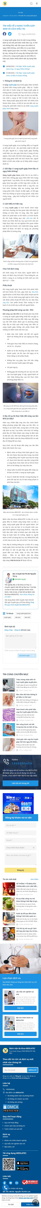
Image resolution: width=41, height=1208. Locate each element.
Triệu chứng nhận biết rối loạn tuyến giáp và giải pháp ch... (26, 682)
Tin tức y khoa (13, 15)
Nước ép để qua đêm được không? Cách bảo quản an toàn (26, 916)
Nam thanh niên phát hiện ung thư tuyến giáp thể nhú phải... (26, 712)
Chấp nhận (30, 1204)
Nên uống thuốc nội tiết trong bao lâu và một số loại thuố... (26, 727)
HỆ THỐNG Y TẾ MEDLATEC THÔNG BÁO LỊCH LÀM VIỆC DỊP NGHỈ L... (26, 886)
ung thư (6, 302)
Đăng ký (18, 630)
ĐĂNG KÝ (32, 1070)
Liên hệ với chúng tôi (20, 783)
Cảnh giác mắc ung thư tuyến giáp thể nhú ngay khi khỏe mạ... (27, 742)
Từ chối (11, 1204)
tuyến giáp (13, 85)
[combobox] (20, 847)
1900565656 (10, 1089)
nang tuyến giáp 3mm (24, 613)
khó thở (35, 292)
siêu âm (29, 218)
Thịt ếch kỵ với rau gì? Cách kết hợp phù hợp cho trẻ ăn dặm (26, 931)
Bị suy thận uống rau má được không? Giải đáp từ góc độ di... (27, 901)
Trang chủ (5, 15)
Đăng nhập (9, 630)
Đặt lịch (20, 1008)
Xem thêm (34, 879)
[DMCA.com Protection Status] (11, 1108)
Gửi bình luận (24, 656)
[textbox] (20, 847)
